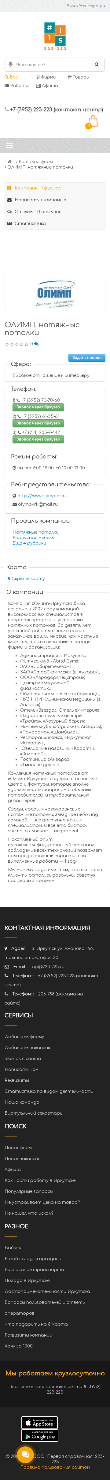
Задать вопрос (86, 357)
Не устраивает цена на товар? (42, 1202)
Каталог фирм (36, 161)
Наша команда (22, 1102)
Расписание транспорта (34, 1269)
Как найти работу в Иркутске (40, 1180)
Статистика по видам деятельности (49, 1091)
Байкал (13, 1248)
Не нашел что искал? (29, 1213)
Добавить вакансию (28, 1047)
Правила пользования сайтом (55, 1467)
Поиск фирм (18, 1148)
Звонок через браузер (38, 407)
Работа (19, 85)
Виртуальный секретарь (33, 1113)
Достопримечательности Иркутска (47, 1291)
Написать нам (21, 1069)
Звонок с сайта (23, 1058)
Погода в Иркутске (27, 1280)
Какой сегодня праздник (33, 1259)
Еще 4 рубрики (29, 543)
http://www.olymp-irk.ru (42, 496)
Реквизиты (17, 1080)
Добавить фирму (24, 1037)
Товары (81, 77)
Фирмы (47, 77)
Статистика (29, 223)
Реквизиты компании (28, 1335)
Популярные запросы (29, 1191)
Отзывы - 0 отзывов (37, 212)
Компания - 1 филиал (37, 188)
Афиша (49, 85)
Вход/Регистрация (86, 6)
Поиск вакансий (23, 1158)
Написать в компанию (39, 200)
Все (13, 77)
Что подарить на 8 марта (36, 1324)
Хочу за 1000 (19, 1346)
